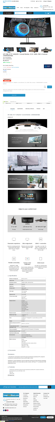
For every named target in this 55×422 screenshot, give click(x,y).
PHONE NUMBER (32, 212)
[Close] (46, 198)
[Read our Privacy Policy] (45, 219)
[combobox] (31, 214)
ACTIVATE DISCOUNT (37, 222)
